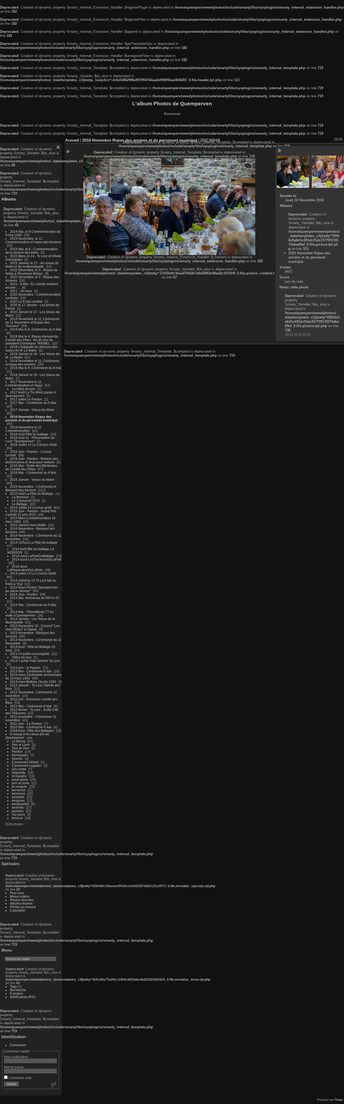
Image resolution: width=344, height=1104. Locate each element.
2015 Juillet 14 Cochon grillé (31, 507)
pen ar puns (20, 783)
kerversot (18, 790)
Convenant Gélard (25, 762)
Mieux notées (20, 896)
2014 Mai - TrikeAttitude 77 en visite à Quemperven (29, 613)
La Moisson (20, 497)
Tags (13, 986)
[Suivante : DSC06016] (328, 172)
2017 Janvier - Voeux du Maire (32, 409)
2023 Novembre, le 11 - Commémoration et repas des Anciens (33, 240)
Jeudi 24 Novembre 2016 (304, 200)
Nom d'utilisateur (16, 1057)
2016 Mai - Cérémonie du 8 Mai (33, 472)
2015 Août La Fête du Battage (31, 493)
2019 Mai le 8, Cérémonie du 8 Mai (35, 329)
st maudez (19, 776)
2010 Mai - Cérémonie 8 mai (31, 727)
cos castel (19, 769)
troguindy (19, 772)
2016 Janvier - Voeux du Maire (32, 479)
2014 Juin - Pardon (24, 594)
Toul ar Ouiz (20, 748)
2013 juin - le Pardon (25, 667)
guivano (18, 811)
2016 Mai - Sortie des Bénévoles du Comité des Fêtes (31, 467)
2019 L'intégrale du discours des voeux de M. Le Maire (31, 348)
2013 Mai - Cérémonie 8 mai (31, 671)
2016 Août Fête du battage (29, 434)
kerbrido (18, 807)
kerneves (18, 793)
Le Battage (20, 504)
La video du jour (23, 388)
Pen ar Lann (21, 744)
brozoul (17, 818)
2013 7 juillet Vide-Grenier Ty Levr (35, 660)
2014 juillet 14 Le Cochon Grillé (33, 573)
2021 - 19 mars (21, 291)
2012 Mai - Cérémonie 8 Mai (31, 706)
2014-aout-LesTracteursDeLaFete (37, 559)
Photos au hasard (23, 907)
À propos (16, 993)
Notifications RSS (22, 997)
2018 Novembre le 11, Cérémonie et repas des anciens (32, 362)
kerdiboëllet (20, 804)
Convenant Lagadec (27, 765)
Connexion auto (20, 1078)
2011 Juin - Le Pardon (26, 723)
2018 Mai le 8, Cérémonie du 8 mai (35, 368)
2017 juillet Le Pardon (26, 399)
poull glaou (20, 779)
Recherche (18, 990)
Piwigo (339, 1099)
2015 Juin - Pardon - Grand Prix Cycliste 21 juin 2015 (30, 512)
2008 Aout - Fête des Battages (32, 730)
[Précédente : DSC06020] (293, 172)
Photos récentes (22, 900)
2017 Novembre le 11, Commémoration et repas (23, 383)
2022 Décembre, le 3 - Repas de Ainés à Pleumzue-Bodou (31, 271)
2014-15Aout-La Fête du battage (34, 542)
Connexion (18, 1045)
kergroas (18, 800)
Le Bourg (18, 741)
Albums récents (21, 903)
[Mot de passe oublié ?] (53, 1085)
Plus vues (17, 893)
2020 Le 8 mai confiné (26, 301)
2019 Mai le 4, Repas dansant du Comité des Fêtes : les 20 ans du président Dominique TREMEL (31, 340)
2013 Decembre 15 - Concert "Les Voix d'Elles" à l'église (32, 627)
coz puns (18, 814)
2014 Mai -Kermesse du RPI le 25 (34, 598)
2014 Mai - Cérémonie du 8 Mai (33, 605)
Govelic (17, 758)
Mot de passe (14, 1067)
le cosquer (19, 786)
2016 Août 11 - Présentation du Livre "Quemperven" (30, 439)
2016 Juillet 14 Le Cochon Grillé (33, 444)
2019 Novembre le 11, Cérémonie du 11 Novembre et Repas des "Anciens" (32, 322)
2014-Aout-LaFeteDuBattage (33, 556)
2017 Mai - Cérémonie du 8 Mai (33, 402)
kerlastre (18, 797)
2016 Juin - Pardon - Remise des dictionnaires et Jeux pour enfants (31, 460)
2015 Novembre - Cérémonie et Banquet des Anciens (30, 488)
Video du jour (21, 657)
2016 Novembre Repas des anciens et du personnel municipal (31, 418)
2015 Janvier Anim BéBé (28, 525)
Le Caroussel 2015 (26, 500)
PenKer (17, 751)
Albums (8, 199)
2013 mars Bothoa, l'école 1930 (33, 681)
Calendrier (18, 910)
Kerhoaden (20, 755)
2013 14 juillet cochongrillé (30, 653)
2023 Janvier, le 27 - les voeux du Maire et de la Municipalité (32, 264)
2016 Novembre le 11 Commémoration (23, 428)
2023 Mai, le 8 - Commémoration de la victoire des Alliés (31, 250)
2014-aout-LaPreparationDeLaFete (25, 568)
